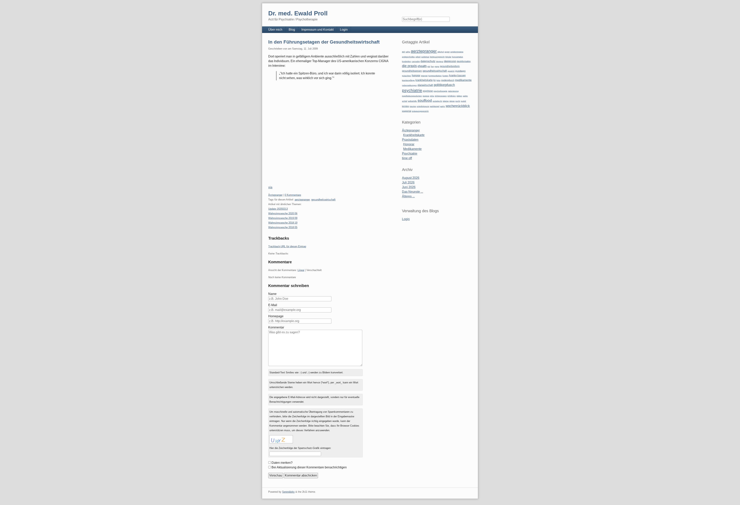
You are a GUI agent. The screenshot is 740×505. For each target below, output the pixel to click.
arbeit (417, 57)
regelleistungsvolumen (412, 96)
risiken (459, 96)
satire (465, 96)
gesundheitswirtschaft (323, 199)
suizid (463, 101)
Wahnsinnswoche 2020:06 (282, 213)
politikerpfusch (444, 85)
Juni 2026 (408, 187)
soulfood (425, 100)
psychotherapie (440, 91)
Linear (301, 270)
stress (452, 101)
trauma (413, 106)
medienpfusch (447, 80)
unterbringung (423, 106)
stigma (446, 101)
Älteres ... (408, 196)
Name (272, 293)
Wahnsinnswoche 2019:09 (282, 218)
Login (344, 29)
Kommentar (276, 327)
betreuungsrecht (437, 57)
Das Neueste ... (412, 191)
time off (407, 158)
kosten (445, 76)
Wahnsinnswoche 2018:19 (282, 222)
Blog (292, 29)
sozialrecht (437, 101)
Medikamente (412, 149)
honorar (416, 75)
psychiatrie (412, 90)
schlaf (404, 101)
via (270, 187)
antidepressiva (456, 52)
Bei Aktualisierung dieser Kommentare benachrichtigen (309, 467)
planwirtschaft (425, 85)
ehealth (422, 66)
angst (447, 52)
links (438, 80)
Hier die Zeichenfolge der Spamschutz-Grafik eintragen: (300, 448)
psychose (428, 91)
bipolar (448, 57)
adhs (408, 52)
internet (424, 76)
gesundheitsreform (450, 66)
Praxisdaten (410, 139)
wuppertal (406, 111)
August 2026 (410, 177)
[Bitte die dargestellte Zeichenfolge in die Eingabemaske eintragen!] (281, 439)
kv (434, 80)
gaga (437, 66)
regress (426, 96)
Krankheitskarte (414, 135)
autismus (425, 57)
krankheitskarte (424, 80)
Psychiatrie (409, 153)
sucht (457, 101)
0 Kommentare (293, 195)
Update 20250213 (278, 208)
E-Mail (272, 305)
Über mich (275, 29)
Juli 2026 (408, 182)
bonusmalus (457, 57)
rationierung (453, 91)
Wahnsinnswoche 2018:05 (282, 227)
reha (432, 96)
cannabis (416, 61)
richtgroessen (441, 96)
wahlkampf (434, 106)
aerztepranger (302, 199)
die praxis (409, 66)
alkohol (440, 52)
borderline (406, 61)
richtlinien (451, 96)
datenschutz (427, 61)
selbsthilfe (412, 101)
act (403, 51)
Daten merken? (282, 462)
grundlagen (460, 71)
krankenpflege (408, 80)
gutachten (406, 76)
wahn (442, 106)
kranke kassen (457, 75)
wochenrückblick (458, 106)
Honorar (408, 144)
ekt (428, 66)
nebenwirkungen (409, 85)
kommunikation (435, 76)
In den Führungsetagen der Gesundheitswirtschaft (324, 42)
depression (450, 61)
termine (405, 106)
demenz (439, 61)
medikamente (463, 80)
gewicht (451, 71)
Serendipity (288, 491)
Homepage (275, 316)
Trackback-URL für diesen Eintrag (287, 246)
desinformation (464, 61)
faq (432, 66)
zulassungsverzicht (420, 111)
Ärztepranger (275, 195)
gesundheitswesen (412, 71)
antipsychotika (408, 57)
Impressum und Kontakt (317, 29)
